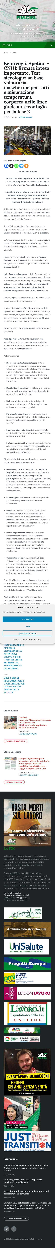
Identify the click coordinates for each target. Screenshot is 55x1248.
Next (6, 675)
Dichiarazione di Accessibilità (16, 895)
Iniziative (24, 775)
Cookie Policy (17, 639)
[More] (26, 166)
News (15, 52)
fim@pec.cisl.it (22, 897)
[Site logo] (28, 21)
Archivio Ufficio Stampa (16, 741)
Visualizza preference (27, 633)
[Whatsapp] (16, 166)
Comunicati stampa (28, 734)
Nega (27, 626)
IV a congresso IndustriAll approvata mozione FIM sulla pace (23, 1180)
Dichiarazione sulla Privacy (32, 639)
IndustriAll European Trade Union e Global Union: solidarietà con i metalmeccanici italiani (26, 1168)
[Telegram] (21, 166)
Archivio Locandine (14, 782)
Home (6, 52)
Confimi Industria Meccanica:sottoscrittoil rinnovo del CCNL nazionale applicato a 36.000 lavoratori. (35, 722)
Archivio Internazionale (16, 1219)
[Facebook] (6, 166)
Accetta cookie (28, 619)
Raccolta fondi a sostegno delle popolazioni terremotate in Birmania (26, 1192)
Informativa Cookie (12, 893)
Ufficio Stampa (25, 117)
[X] (11, 166)
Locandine (33, 775)
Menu (9, 44)
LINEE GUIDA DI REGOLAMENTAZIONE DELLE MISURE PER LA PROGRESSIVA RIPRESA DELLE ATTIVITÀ (14, 685)
